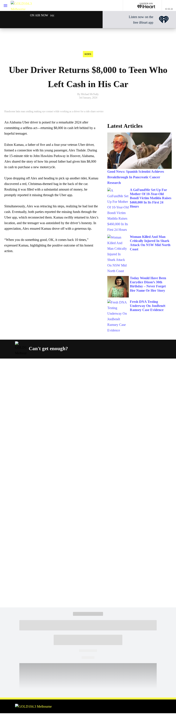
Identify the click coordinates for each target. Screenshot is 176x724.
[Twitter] (124, 348)
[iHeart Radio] (144, 348)
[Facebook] (104, 348)
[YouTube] (134, 348)
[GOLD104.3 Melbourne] (23, 5)
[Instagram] (114, 348)
